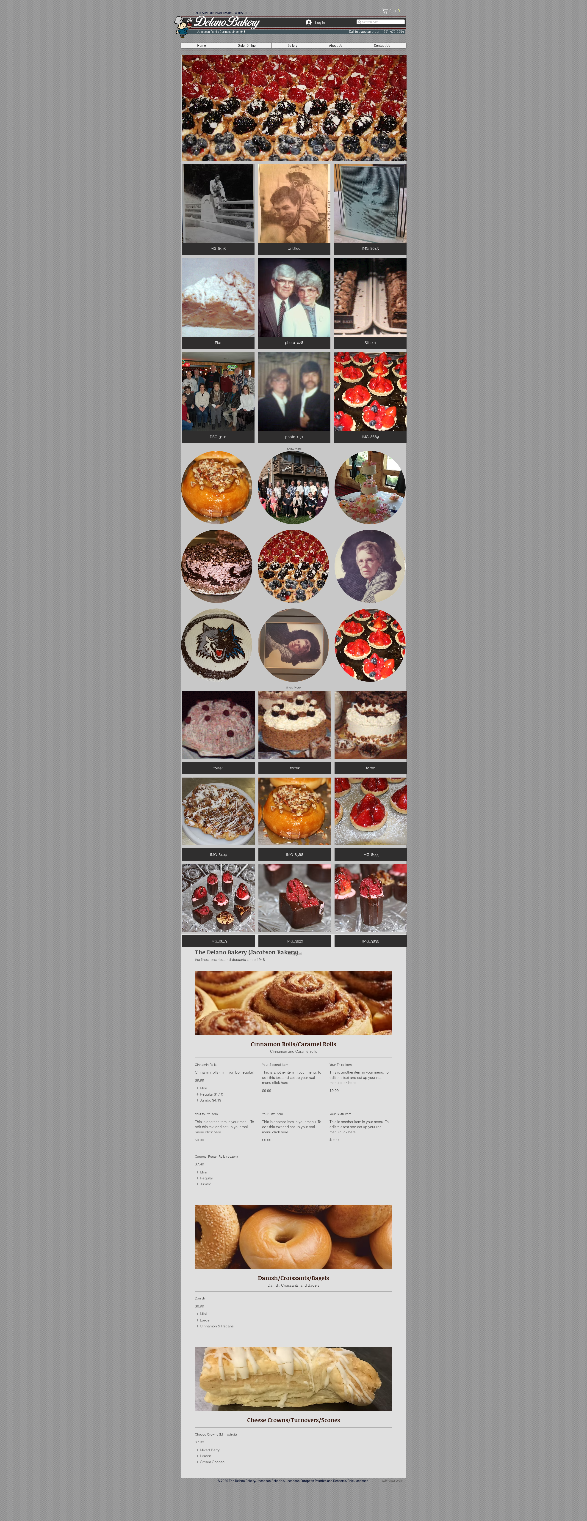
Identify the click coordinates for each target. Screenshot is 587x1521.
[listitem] (201, 1088)
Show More (294, 448)
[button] (392, 11)
